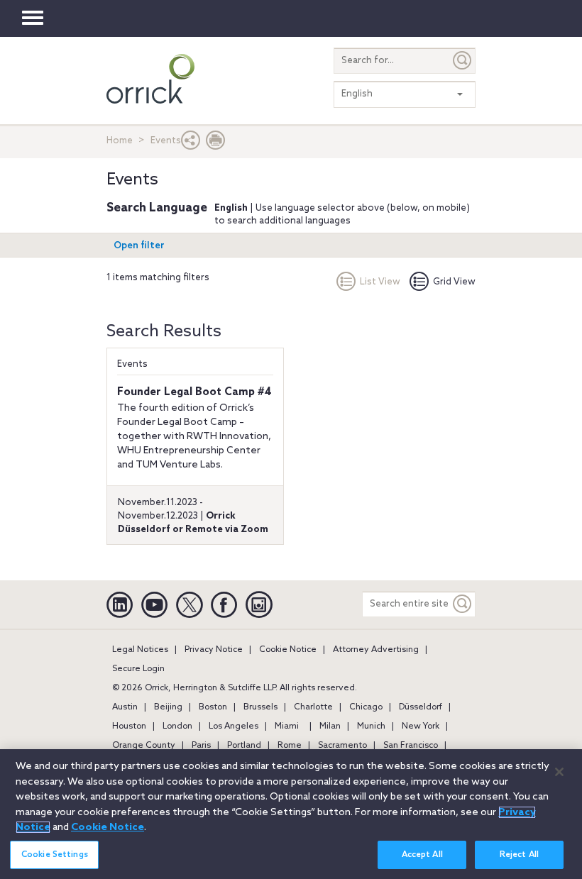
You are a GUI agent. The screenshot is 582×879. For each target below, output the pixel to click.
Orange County (143, 746)
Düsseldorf (420, 707)
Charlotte (313, 707)
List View (380, 282)
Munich (371, 726)
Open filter (139, 246)
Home (119, 141)
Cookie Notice (288, 650)
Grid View (454, 282)
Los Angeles (233, 726)
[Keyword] (463, 604)
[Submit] (463, 61)
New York (420, 726)
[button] (191, 143)
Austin (125, 707)
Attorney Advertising (376, 650)
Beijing (168, 707)
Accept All (422, 855)
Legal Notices (140, 650)
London (177, 726)
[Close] (559, 771)
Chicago (366, 707)
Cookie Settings (54, 855)
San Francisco (410, 746)
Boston (213, 707)
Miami (287, 726)
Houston (129, 726)
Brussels (260, 707)
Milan (330, 726)
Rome (290, 746)
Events (132, 364)
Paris (201, 746)
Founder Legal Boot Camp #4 (194, 392)
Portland (244, 746)
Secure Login (138, 669)
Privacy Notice (214, 650)
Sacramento (342, 746)
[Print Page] (216, 143)
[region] (291, 814)
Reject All (519, 855)
